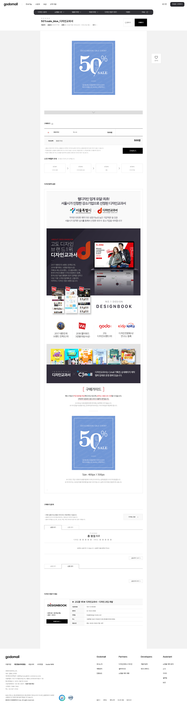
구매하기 (140, 22)
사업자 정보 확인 (29, 684)
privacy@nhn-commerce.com (30, 676)
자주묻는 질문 (132, 517)
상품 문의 (70, 527)
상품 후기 (53, 527)
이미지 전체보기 (93, 112)
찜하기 (129, 22)
